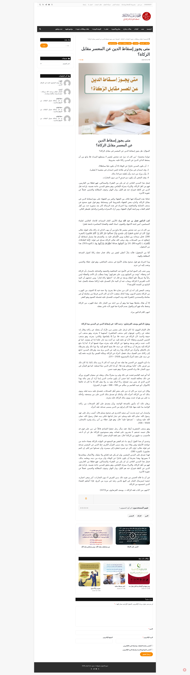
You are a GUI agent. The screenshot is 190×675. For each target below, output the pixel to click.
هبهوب (60, 81)
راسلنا (84, 4)
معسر (131, 516)
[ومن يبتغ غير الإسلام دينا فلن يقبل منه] (139, 573)
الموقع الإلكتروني (108, 637)
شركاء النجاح (107, 4)
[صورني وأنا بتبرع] (89, 574)
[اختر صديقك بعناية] (114, 573)
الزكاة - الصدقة (120, 39)
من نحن (140, 4)
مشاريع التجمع (116, 29)
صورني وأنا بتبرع (95, 588)
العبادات (127, 39)
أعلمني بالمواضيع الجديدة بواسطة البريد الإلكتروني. (136, 650)
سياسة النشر (116, 4)
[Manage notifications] (184, 669)
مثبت (142, 29)
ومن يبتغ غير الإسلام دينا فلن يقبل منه (139, 586)
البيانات (136, 29)
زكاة (138, 516)
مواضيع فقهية (69, 29)
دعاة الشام (59, 98)
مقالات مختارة (127, 29)
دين (146, 516)
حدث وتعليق (58, 29)
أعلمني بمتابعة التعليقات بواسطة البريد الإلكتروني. (137, 646)
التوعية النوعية (97, 29)
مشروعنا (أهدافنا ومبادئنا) (129, 4)
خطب (106, 29)
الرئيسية (149, 29)
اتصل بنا (90, 4)
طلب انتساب (98, 4)
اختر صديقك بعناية (120, 586)
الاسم (151, 629)
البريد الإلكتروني (148, 637)
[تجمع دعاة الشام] (136, 16)
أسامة (60, 89)
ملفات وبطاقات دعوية (83, 29)
